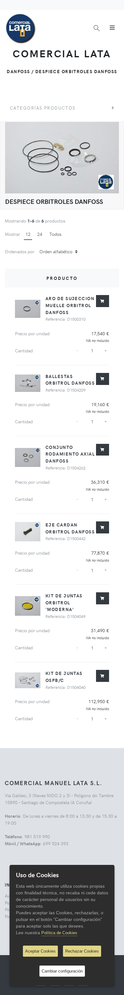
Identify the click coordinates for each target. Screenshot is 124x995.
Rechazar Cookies (82, 951)
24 (39, 234)
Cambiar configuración (62, 971)
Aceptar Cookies (40, 951)
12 (28, 234)
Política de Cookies (59, 932)
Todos (55, 234)
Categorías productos (43, 107)
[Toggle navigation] (112, 27)
